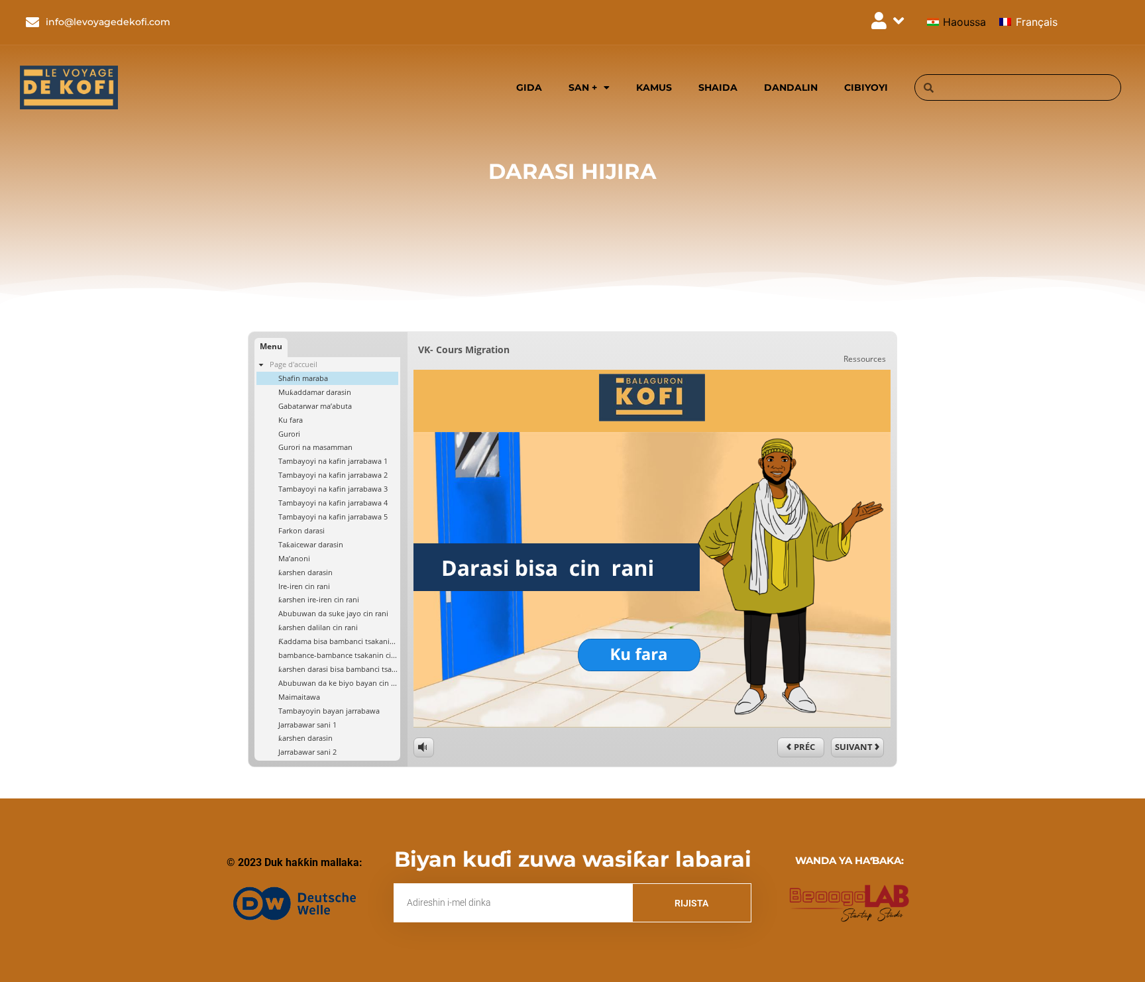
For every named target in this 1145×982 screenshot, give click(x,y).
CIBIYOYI (866, 87)
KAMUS (654, 87)
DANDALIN (791, 87)
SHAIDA (717, 87)
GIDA (529, 87)
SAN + (583, 87)
